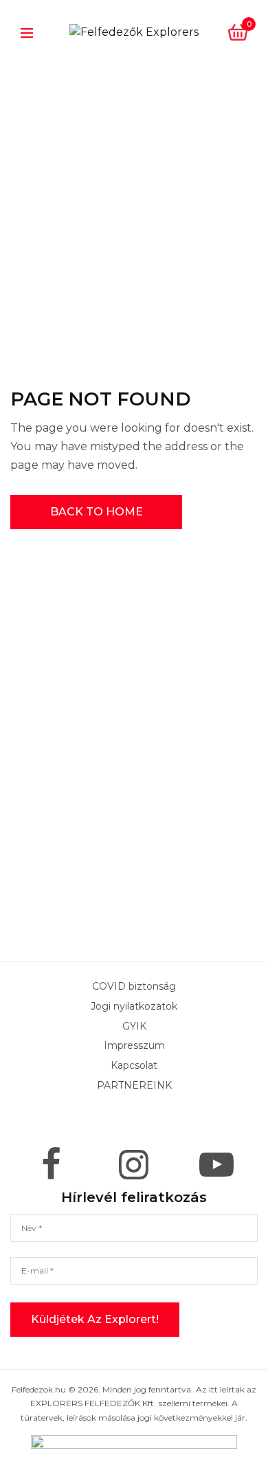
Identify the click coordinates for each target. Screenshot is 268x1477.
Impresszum (134, 1045)
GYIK (134, 1026)
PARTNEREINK (134, 1085)
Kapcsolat (134, 1065)
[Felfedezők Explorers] (134, 32)
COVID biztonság (134, 986)
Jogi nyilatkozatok (134, 1006)
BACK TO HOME (96, 511)
